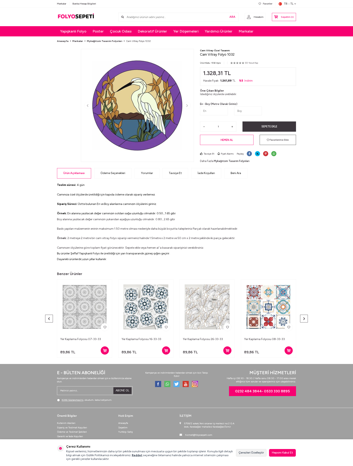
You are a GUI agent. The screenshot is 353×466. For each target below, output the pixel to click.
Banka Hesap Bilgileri (84, 3)
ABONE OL (122, 390)
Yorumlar (147, 173)
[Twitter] (176, 384)
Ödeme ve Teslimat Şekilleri (72, 431)
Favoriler (267, 3)
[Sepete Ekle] (105, 350)
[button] (87, 105)
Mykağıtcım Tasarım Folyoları (104, 41)
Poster (98, 31)
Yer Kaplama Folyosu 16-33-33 (141, 339)
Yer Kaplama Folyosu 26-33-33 (203, 339)
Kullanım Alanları (66, 423)
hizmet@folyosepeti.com (198, 434)
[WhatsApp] (167, 384)
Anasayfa (62, 41)
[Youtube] (186, 384)
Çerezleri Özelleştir (251, 452)
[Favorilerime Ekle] (105, 327)
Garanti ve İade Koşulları (70, 436)
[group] (137, 105)
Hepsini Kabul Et (282, 452)
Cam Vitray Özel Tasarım (215, 50)
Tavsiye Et (209, 153)
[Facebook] (158, 384)
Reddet (137, 455)
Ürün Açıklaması (74, 173)
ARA (232, 17)
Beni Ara (236, 173)
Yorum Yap (253, 63)
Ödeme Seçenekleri (113, 173)
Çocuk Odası (121, 31)
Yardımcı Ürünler (218, 31)
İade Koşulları (206, 173)
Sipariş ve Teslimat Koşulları (72, 427)
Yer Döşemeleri (186, 31)
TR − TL (288, 3)
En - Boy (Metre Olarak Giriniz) (218, 104)
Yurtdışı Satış (125, 431)
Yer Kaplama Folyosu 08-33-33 (264, 339)
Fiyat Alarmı (227, 153)
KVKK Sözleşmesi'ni (72, 400)
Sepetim (122, 427)
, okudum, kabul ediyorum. (87, 400)
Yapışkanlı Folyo (73, 31)
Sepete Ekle (269, 126)
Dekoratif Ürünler (152, 31)
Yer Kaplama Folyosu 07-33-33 (80, 339)
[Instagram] (195, 384)
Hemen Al (227, 139)
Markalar (61, 3)
